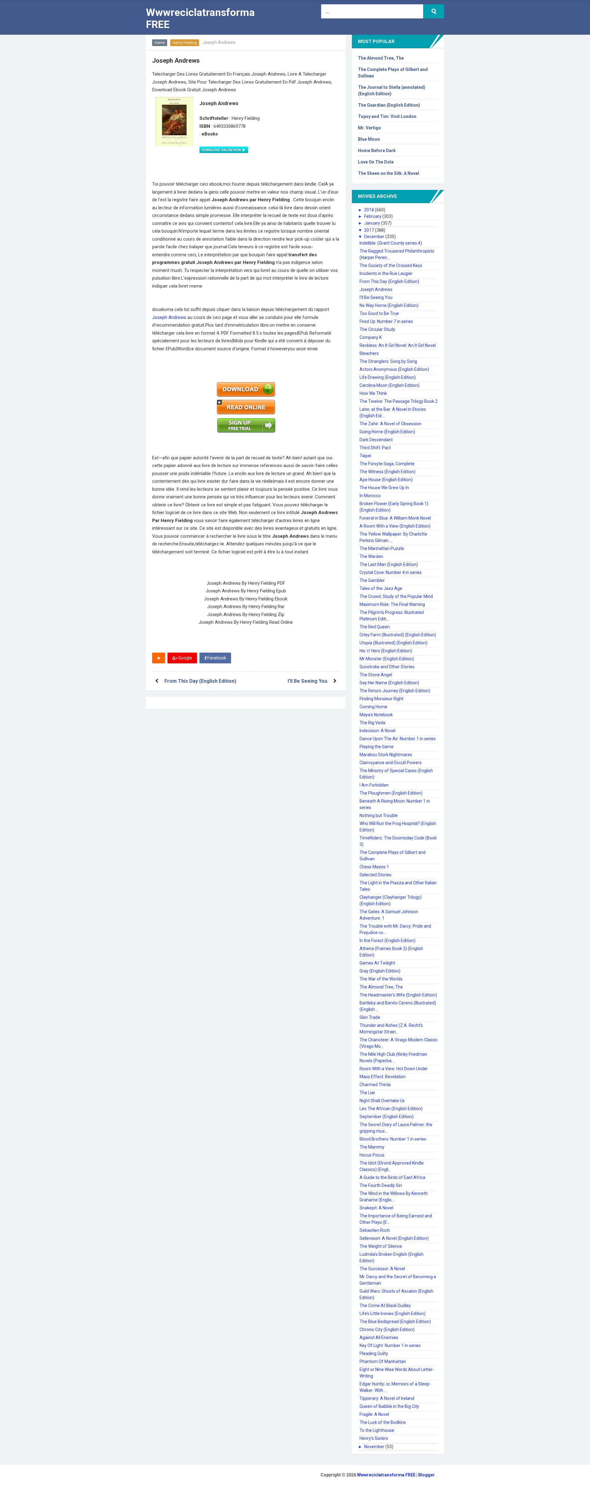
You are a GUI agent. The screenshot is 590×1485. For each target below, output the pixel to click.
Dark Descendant (376, 439)
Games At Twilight (377, 963)
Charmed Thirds (375, 1084)
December (374, 236)
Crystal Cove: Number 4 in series (391, 572)
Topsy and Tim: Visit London (387, 116)
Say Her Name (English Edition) (389, 682)
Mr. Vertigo (369, 127)
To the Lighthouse (377, 1430)
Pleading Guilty (374, 1353)
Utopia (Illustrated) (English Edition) (393, 642)
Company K (371, 337)
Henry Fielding (185, 43)
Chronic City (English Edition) (387, 1329)
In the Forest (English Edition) (387, 940)
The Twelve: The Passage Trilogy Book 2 (399, 401)
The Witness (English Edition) (387, 471)
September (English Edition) (387, 1116)
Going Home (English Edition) (387, 431)
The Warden (371, 556)
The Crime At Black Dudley (385, 1305)
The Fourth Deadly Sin (381, 1185)
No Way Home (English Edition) (389, 305)
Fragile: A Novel (374, 1414)
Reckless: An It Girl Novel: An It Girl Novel (398, 345)
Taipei (365, 455)
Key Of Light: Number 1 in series (390, 1345)
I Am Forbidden (374, 785)
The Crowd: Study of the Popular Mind (396, 596)
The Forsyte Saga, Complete (387, 463)
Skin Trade (370, 1017)
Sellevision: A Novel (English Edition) (394, 1238)
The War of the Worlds (381, 978)
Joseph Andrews (169, 317)
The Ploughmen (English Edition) (391, 793)
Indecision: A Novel (377, 730)
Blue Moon (369, 139)
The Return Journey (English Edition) (395, 690)
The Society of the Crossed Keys (391, 265)
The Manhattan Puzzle (382, 548)
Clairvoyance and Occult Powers (391, 762)
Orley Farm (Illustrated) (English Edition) (398, 634)
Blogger (426, 1474)
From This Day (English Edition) (200, 681)
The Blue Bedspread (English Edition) (395, 1321)
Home (160, 43)
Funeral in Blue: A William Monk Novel (395, 518)
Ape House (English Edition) (386, 479)
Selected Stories (375, 874)
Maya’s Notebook (376, 714)
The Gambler (372, 580)
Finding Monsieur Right (381, 698)
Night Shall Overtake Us (382, 1100)
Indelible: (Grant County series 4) (391, 243)
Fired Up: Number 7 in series (386, 321)
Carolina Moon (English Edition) (389, 385)
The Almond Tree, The (381, 58)
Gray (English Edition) (380, 970)
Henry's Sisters (374, 1438)
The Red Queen (375, 626)
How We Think (373, 393)
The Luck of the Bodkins (383, 1422)
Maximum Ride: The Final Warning (392, 604)
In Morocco (370, 495)
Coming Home (373, 706)
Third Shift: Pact (375, 447)
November (374, 1446)
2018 (369, 209)
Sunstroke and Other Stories (387, 666)
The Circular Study (377, 329)
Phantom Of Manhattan (383, 1361)
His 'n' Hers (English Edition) (386, 650)
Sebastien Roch (375, 1230)
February (373, 216)
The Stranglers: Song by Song (388, 361)
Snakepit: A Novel (376, 1207)
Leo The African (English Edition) (391, 1108)
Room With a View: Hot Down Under (394, 1068)
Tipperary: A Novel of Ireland (387, 1398)
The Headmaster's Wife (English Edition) (398, 994)
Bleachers (369, 353)
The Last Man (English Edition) (389, 564)
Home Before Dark (377, 150)
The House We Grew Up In (384, 487)
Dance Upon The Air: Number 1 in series (398, 738)
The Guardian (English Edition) (389, 105)
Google (185, 657)
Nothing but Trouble (379, 815)
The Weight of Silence (381, 1246)
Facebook (216, 657)
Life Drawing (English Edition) (388, 377)
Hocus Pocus (372, 1155)
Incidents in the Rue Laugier (386, 273)
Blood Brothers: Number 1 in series (393, 1139)
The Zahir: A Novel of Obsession (390, 423)
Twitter (249, 657)
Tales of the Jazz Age (381, 588)
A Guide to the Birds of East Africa (392, 1177)
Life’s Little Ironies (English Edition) (393, 1313)
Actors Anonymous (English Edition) (394, 369)
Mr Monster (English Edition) (387, 658)
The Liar (367, 1092)
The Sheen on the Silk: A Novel (388, 173)
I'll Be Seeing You (307, 681)
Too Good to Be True (379, 313)
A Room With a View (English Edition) (395, 526)
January (372, 223)
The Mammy (372, 1147)
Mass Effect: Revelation (383, 1076)
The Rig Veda (372, 722)
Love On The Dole (376, 161)
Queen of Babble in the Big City (389, 1406)
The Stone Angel (376, 674)
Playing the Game (377, 746)
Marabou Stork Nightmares (386, 754)
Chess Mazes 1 (374, 866)
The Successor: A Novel (382, 1268)
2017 (369, 230)
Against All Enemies (379, 1337)
